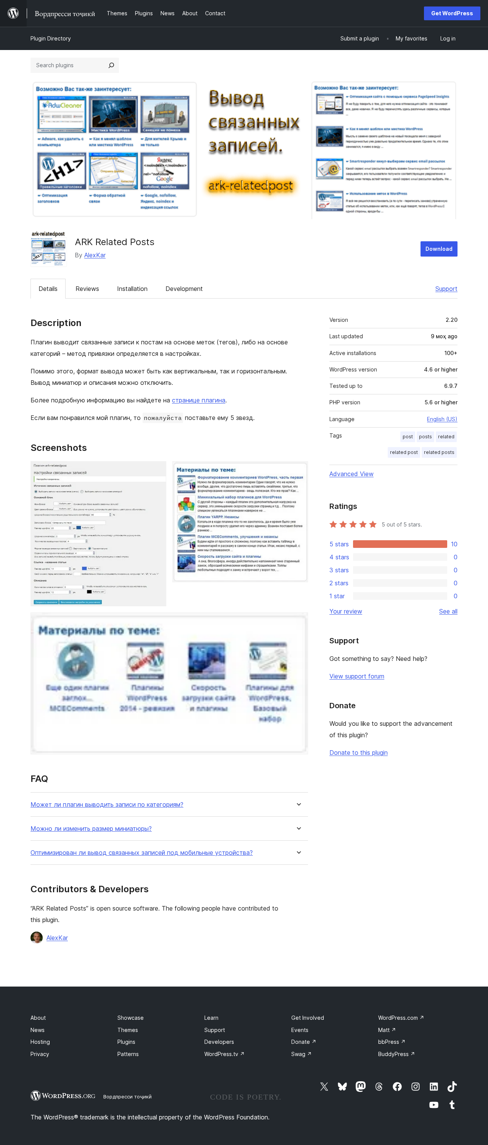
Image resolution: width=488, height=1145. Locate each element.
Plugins (126, 1041)
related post (404, 452)
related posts (439, 452)
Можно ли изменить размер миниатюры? (91, 828)
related (446, 436)
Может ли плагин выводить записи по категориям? (106, 804)
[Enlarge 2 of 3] (298, 471)
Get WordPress (452, 13)
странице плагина (198, 400)
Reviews (87, 288)
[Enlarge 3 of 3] (298, 623)
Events (299, 1030)
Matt (387, 1030)
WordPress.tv (224, 1054)
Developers (219, 1041)
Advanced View (351, 474)
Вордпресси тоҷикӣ (127, 1096)
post (408, 436)
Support (446, 288)
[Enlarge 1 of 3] (156, 471)
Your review (345, 611)
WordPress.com (401, 1017)
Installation (132, 288)
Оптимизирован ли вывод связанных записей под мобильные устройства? (141, 852)
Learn (211, 1017)
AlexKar (95, 255)
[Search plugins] (111, 65)
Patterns (128, 1054)
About (38, 1017)
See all (448, 611)
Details (48, 288)
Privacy (39, 1054)
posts (425, 436)
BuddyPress (396, 1054)
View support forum (356, 676)
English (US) (442, 419)
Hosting (40, 1041)
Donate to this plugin (358, 752)
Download (439, 248)
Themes (127, 1030)
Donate (303, 1041)
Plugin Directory (50, 38)
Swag (301, 1054)
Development (184, 288)
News (37, 1030)
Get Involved (307, 1017)
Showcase (130, 1017)
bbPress (392, 1041)
